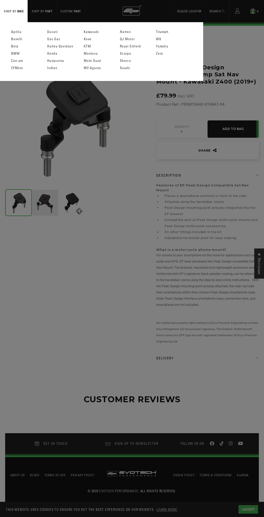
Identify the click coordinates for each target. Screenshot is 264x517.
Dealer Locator (189, 11)
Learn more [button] (166, 509)
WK (158, 39)
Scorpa (125, 53)
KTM (87, 46)
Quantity (182, 127)
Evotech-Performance (118, 491)
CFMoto (17, 68)
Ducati (52, 32)
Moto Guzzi (92, 61)
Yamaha (162, 46)
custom (70, 11)
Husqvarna (55, 61)
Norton (125, 32)
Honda (52, 53)
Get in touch (55, 443)
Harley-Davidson (60, 46)
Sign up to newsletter (136, 443)
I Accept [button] (248, 509)
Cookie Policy (183, 475)
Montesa (91, 53)
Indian (52, 68)
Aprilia (16, 32)
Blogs (34, 475)
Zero (159, 53)
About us (17, 475)
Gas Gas (53, 39)
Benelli (16, 39)
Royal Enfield (130, 46)
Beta (15, 46)
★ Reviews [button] (259, 263)
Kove (88, 39)
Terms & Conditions (216, 475)
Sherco (125, 61)
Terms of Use (54, 475)
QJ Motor (127, 39)
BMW (15, 53)
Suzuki (125, 68)
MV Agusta (92, 68)
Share (205, 150)
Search (215, 11)
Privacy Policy (82, 475)
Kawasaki (91, 32)
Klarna (243, 475)
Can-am (17, 61)
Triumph (162, 32)
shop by (14, 11)
